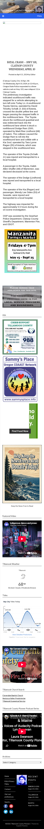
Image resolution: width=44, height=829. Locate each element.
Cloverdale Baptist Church (12, 695)
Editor (33, 74)
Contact (8, 789)
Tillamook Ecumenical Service (13, 701)
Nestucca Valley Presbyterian (13, 698)
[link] (25, 81)
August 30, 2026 (33, 789)
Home (7, 776)
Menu (39, 16)
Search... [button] (8, 802)
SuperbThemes (22, 826)
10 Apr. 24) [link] (25, 81)
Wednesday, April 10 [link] (14, 83)
